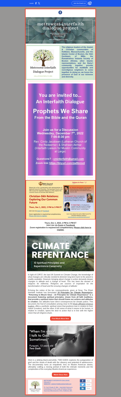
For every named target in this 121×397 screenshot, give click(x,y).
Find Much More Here (60, 318)
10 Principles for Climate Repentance (75, 293)
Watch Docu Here (60, 375)
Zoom (60, 225)
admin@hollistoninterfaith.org (61, 384)
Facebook (70, 225)
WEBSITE (47, 384)
